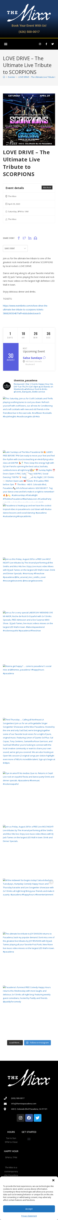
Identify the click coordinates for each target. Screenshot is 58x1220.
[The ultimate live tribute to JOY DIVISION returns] (29, 958)
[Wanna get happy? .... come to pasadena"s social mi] (29, 690)
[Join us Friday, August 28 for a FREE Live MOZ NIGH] (29, 851)
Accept (29, 1208)
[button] (53, 1180)
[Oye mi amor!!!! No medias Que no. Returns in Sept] (29, 797)
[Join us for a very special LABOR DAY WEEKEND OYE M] (29, 637)
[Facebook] (29, 1118)
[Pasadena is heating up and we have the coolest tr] (29, 530)
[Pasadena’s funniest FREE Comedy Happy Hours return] (29, 1012)
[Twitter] (52, 44)
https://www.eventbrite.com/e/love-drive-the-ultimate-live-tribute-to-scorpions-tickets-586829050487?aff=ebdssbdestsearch (25, 309)
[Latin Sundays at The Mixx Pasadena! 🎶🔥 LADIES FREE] (29, 476)
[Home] (4, 77)
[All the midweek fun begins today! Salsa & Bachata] (29, 905)
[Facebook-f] (46, 44)
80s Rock (47, 187)
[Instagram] (40, 44)
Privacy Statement (29, 1216)
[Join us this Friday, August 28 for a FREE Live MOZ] (29, 583)
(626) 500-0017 (29, 32)
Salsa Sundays (33, 358)
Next (25, 348)
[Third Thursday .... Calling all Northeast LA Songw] (29, 744)
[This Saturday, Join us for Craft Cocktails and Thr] (29, 423)
